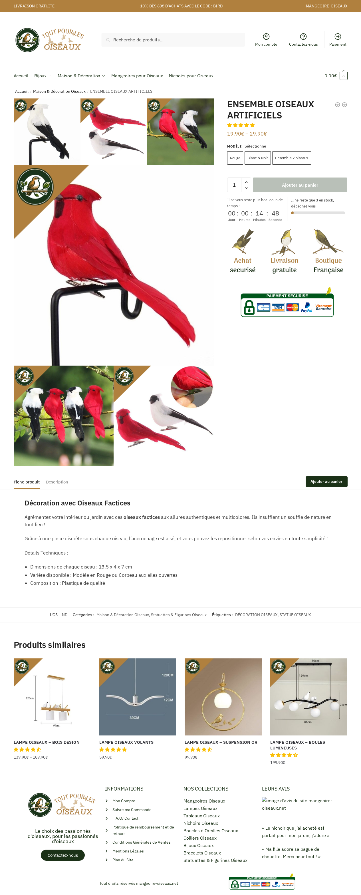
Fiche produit (27, 482)
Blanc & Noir (257, 158)
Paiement (337, 44)
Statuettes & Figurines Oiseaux (179, 614)
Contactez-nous (303, 44)
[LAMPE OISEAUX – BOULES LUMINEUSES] (308, 696)
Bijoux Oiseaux (198, 845)
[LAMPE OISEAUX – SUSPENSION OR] (223, 696)
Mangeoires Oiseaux (204, 801)
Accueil (22, 91)
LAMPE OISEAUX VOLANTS (126, 742)
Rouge (235, 158)
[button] (241, 125)
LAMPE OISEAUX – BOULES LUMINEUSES (297, 745)
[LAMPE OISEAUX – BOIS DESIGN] (52, 696)
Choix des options (52, 774)
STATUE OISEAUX (295, 614)
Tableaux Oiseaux (201, 816)
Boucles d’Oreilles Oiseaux (210, 830)
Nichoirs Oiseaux (200, 823)
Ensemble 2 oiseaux (291, 158)
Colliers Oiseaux (200, 838)
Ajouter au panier (300, 185)
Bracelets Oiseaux (202, 853)
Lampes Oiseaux (200, 808)
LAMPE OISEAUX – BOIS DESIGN (47, 742)
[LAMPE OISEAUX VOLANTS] (137, 696)
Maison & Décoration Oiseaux (59, 91)
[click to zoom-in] (114, 265)
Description (57, 482)
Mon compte (266, 44)
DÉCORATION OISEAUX (256, 614)
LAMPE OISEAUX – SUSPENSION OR (221, 742)
